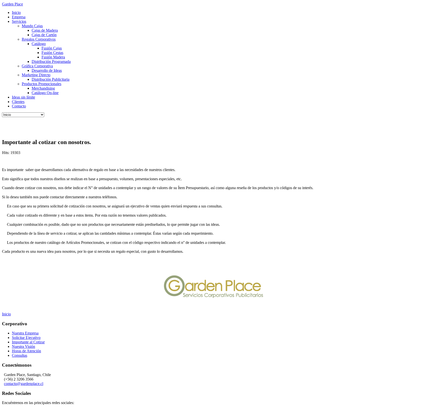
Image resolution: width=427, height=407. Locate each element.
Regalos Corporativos (39, 39)
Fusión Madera (53, 57)
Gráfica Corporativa (37, 66)
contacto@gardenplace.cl (23, 384)
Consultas (19, 355)
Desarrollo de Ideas (47, 70)
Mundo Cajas (32, 26)
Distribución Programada (51, 61)
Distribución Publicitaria (50, 79)
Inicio (16, 12)
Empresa (18, 17)
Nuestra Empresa (25, 333)
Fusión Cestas (52, 53)
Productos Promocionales (41, 84)
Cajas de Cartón (44, 35)
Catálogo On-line (45, 93)
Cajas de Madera (45, 30)
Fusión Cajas (52, 48)
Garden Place (12, 4)
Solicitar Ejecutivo (26, 337)
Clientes (18, 102)
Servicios (19, 21)
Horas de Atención (26, 351)
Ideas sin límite (23, 97)
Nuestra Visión (23, 346)
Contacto (19, 106)
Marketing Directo (36, 75)
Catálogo (39, 44)
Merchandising (43, 88)
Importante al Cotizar (28, 342)
